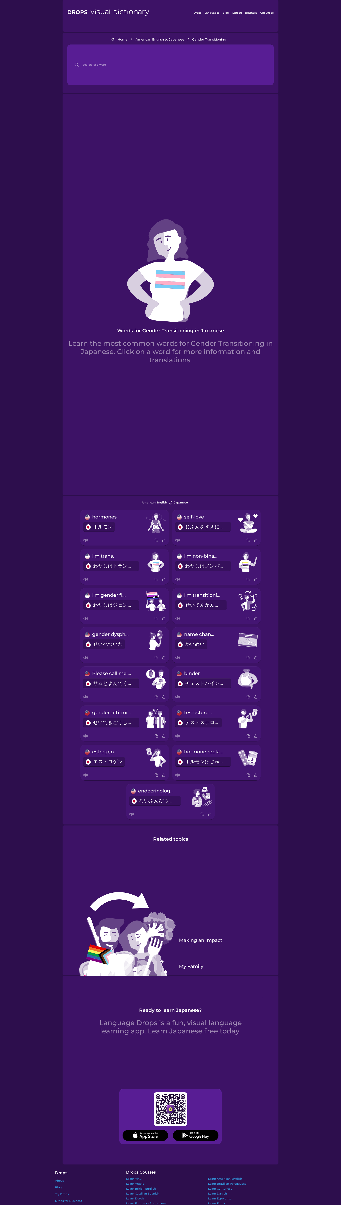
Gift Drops (267, 12)
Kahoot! (237, 12)
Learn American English (225, 1178)
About (59, 1180)
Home (122, 39)
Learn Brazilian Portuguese (227, 1183)
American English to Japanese (160, 39)
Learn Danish (217, 1193)
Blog (226, 12)
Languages (212, 12)
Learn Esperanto (219, 1198)
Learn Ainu (133, 1178)
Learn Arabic (135, 1183)
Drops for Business (68, 1201)
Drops (197, 12)
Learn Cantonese (220, 1188)
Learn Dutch (135, 1198)
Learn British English (141, 1188)
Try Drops (62, 1194)
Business (251, 12)
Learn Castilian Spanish (142, 1193)
